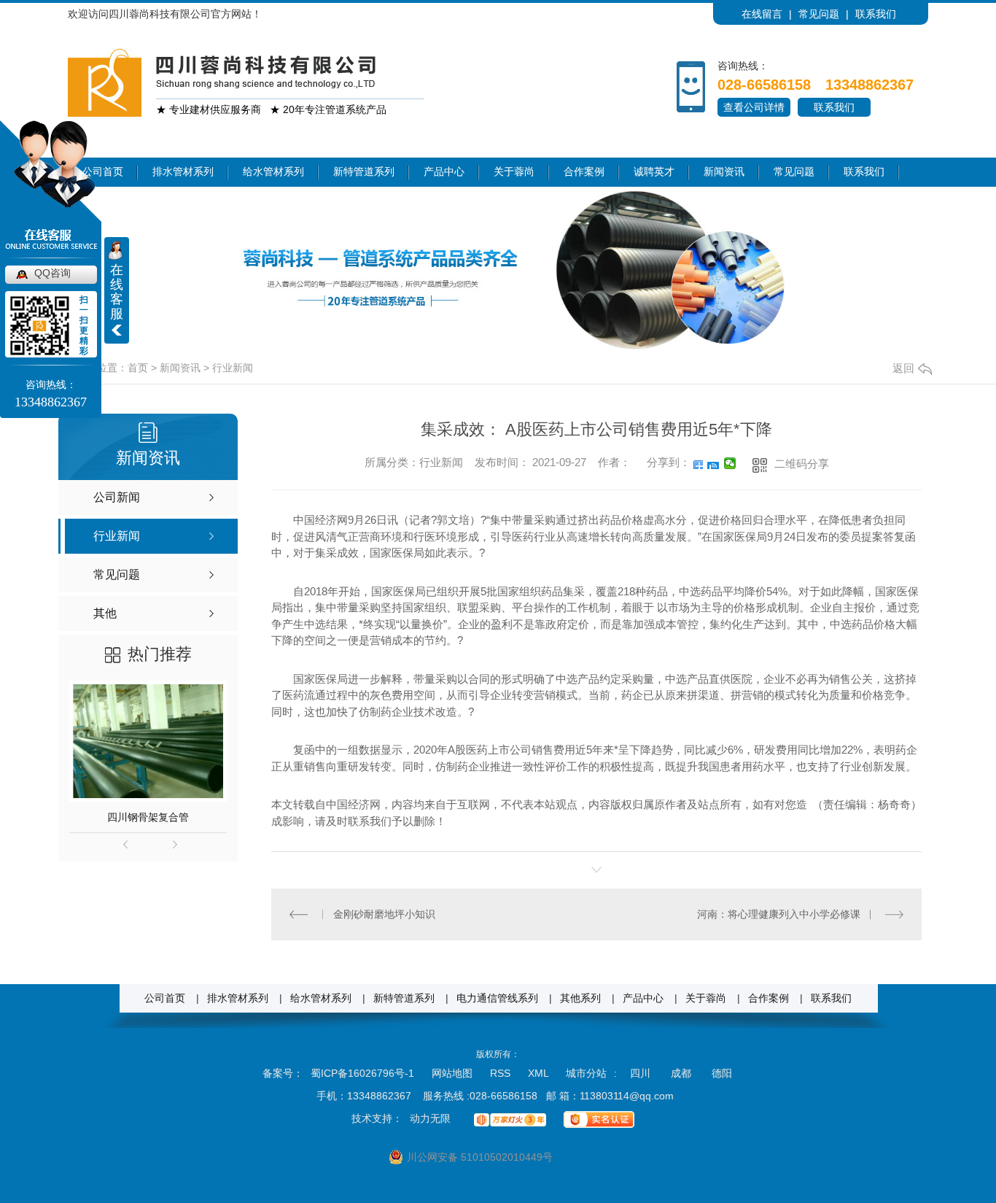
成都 (681, 1073)
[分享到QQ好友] (713, 463)
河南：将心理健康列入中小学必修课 (778, 914)
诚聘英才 (654, 171)
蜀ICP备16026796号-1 (362, 1073)
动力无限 (430, 1118)
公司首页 (164, 998)
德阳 (722, 1073)
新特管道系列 (363, 171)
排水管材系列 (183, 171)
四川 (640, 1073)
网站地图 (452, 1073)
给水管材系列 (273, 171)
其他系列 (580, 998)
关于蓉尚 (514, 171)
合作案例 (584, 171)
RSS (501, 1073)
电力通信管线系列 (497, 998)
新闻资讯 (724, 171)
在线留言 (762, 14)
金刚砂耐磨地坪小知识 (384, 914)
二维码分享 (801, 463)
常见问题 (818, 14)
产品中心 (444, 171)
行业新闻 (232, 368)
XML (539, 1073)
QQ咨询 (52, 273)
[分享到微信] (730, 463)
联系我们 (875, 14)
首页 (138, 368)
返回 (903, 368)
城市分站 (586, 1073)
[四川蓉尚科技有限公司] (104, 82)
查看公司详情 (754, 107)
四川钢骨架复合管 (148, 817)
